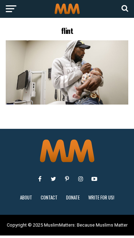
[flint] (67, 102)
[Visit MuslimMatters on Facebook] (40, 178)
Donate (73, 197)
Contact (49, 197)
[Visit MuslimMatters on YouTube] (94, 178)
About (26, 197)
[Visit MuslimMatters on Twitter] (53, 178)
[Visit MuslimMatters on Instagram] (80, 178)
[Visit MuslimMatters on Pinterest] (67, 178)
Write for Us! (101, 197)
